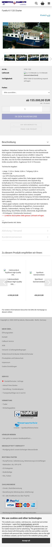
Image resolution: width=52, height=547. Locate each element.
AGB (3, 345)
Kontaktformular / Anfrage (14, 381)
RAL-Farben (7, 476)
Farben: (4, 88)
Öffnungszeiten (7, 333)
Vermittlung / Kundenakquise (13, 389)
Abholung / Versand (12, 230)
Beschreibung (9, 142)
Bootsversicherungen (26, 418)
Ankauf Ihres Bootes (10, 385)
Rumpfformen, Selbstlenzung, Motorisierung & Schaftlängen (24, 461)
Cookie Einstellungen (9, 366)
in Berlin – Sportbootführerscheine (26, 428)
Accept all (26, 541)
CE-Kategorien (8, 468)
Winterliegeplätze (9, 408)
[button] (5, 109)
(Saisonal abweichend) (31, 75)
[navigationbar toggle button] (49, 3)
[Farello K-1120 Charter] (26, 33)
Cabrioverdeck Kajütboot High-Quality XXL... (13, 281)
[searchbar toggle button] (36, 3)
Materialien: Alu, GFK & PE (12, 464)
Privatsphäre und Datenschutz (12, 358)
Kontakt (4, 337)
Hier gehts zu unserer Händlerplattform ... (17, 438)
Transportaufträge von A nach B (14, 393)
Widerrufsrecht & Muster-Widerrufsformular (17, 354)
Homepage (41, 310)
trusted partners (26, 524)
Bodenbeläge (7, 472)
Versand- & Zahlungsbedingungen (14, 350)
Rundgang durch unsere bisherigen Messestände (20, 450)
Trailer (5, 404)
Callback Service (8, 341)
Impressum (6, 362)
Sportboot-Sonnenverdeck (39, 280)
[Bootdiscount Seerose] (13, 3)
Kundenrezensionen (12, 237)
